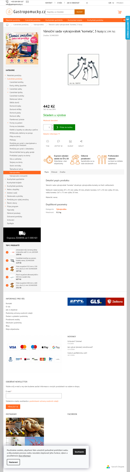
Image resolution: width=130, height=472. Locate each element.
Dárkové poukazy (13, 213)
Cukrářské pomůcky (14, 79)
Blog (7, 326)
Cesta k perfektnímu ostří (77, 353)
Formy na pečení (16, 123)
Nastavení (13, 462)
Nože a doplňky (13, 189)
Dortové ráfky (15, 116)
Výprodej (10, 210)
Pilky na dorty (15, 136)
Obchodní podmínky (14, 323)
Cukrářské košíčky (16, 82)
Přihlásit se (13, 407)
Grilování (10, 220)
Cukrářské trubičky (17, 96)
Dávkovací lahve (16, 99)
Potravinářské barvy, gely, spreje (22, 152)
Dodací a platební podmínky (17, 316)
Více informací (25, 455)
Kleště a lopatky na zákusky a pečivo (24, 130)
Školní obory (12, 203)
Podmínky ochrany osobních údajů (19, 313)
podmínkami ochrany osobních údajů (44, 401)
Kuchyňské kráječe (14, 182)
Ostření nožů (12, 193)
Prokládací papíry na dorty (20, 155)
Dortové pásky (15, 113)
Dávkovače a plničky (15, 196)
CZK (110, 3)
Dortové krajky (15, 106)
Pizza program (12, 206)
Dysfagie (10, 223)
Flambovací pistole (17, 119)
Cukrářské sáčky (16, 89)
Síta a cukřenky (15, 159)
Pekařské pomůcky (14, 75)
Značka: (51, 35)
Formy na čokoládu (17, 126)
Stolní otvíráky (15, 166)
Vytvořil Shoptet (117, 467)
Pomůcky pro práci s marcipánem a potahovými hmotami (23, 144)
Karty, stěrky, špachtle (18, 85)
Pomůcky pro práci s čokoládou (22, 149)
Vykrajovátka (15, 172)
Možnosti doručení (50, 120)
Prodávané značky (13, 319)
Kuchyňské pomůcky (15, 186)
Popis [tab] (47, 172)
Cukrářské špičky (16, 92)
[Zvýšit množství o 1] (52, 125)
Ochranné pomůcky (14, 216)
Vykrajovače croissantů (18, 176)
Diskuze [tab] (54, 172)
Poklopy (13, 140)
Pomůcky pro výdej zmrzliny (18, 199)
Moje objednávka (12, 329)
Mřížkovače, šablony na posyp (21, 133)
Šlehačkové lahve (16, 169)
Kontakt (48, 3)
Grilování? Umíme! (75, 341)
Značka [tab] (62, 172)
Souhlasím (79, 451)
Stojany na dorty (16, 162)
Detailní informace (50, 134)
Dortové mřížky (15, 109)
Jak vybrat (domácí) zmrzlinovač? (80, 347)
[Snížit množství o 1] (52, 128)
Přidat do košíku (66, 127)
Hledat (80, 12)
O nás (59, 3)
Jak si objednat (73, 3)
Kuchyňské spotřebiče (15, 179)
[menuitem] (13, 20)
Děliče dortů (14, 102)
